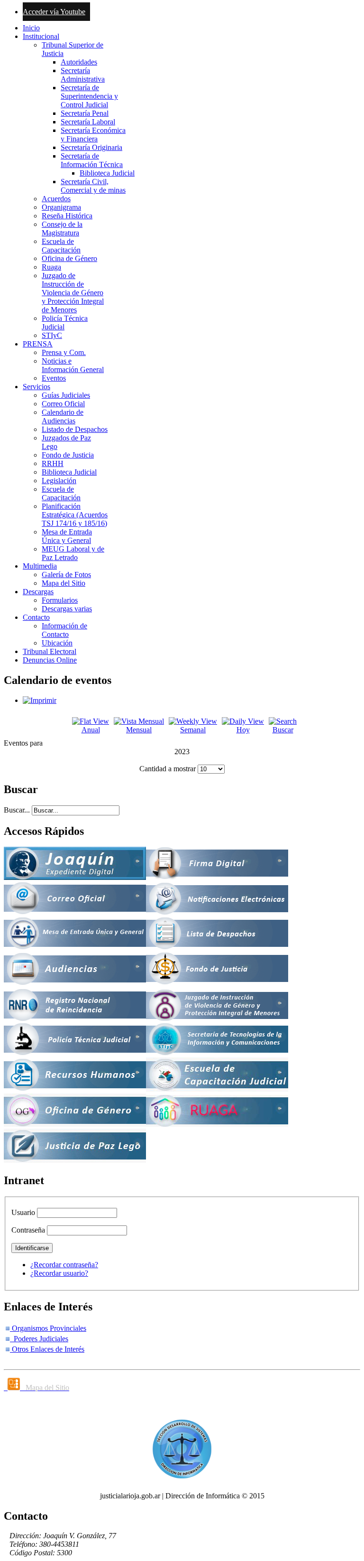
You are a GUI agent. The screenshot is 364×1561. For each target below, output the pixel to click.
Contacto (36, 617)
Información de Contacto (64, 630)
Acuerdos (56, 199)
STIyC (52, 335)
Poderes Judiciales (39, 1339)
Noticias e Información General (73, 365)
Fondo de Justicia (68, 455)
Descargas (38, 592)
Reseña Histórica (67, 216)
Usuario (23, 1212)
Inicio (31, 28)
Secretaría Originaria (91, 147)
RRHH (53, 463)
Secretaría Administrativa (83, 74)
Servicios (36, 387)
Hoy (243, 730)
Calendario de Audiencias (62, 416)
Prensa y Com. (64, 352)
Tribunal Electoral (49, 651)
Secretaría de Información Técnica (92, 160)
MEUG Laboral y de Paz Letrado (73, 553)
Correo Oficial (63, 404)
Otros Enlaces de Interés (47, 1349)
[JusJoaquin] (75, 877)
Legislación (59, 481)
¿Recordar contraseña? (64, 1265)
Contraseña (28, 1230)
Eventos (54, 378)
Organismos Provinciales (48, 1328)
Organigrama (61, 207)
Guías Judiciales (66, 395)
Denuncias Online (50, 660)
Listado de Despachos (75, 429)
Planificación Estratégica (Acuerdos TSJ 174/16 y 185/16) (75, 514)
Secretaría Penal (85, 113)
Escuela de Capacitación (61, 245)
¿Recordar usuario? (59, 1273)
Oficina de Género (69, 258)
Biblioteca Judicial (107, 173)
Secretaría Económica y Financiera (93, 134)
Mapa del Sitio (63, 583)
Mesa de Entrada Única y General (67, 536)
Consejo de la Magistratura (62, 228)
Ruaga (51, 267)
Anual (91, 730)
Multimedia (40, 566)
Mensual (139, 730)
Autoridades (79, 62)
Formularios (60, 600)
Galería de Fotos (66, 574)
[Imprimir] (39, 700)
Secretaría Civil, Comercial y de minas (93, 186)
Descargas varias (67, 609)
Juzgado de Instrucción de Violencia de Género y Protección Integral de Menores (73, 292)
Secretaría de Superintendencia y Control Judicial (89, 96)
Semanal (193, 730)
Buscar (283, 730)
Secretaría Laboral (88, 122)
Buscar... (17, 810)
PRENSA (38, 344)
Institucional (41, 36)
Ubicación (57, 643)
